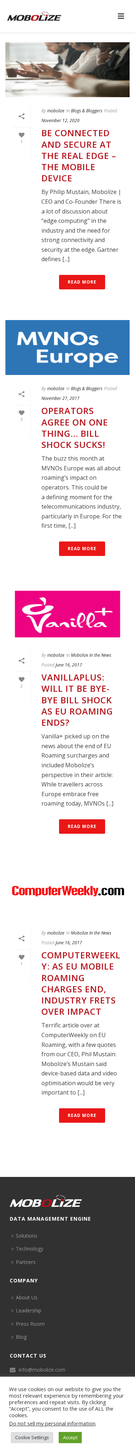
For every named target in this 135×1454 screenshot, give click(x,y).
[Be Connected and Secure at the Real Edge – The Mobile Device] (67, 69)
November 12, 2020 (60, 120)
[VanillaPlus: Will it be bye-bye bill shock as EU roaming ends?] (67, 614)
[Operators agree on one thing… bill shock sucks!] (67, 347)
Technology (29, 1248)
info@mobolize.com (42, 1370)
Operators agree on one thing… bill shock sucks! (74, 427)
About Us (26, 1297)
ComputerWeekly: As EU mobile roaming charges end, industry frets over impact (81, 983)
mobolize (55, 111)
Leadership (28, 1310)
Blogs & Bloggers (86, 111)
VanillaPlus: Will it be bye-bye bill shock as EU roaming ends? (77, 699)
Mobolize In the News (91, 655)
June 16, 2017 (68, 665)
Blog (21, 1336)
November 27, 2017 (60, 398)
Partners (26, 1262)
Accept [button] (70, 1437)
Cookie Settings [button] (32, 1437)
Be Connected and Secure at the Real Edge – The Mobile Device (78, 155)
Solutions (26, 1235)
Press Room (30, 1323)
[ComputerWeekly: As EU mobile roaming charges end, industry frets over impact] (67, 891)
